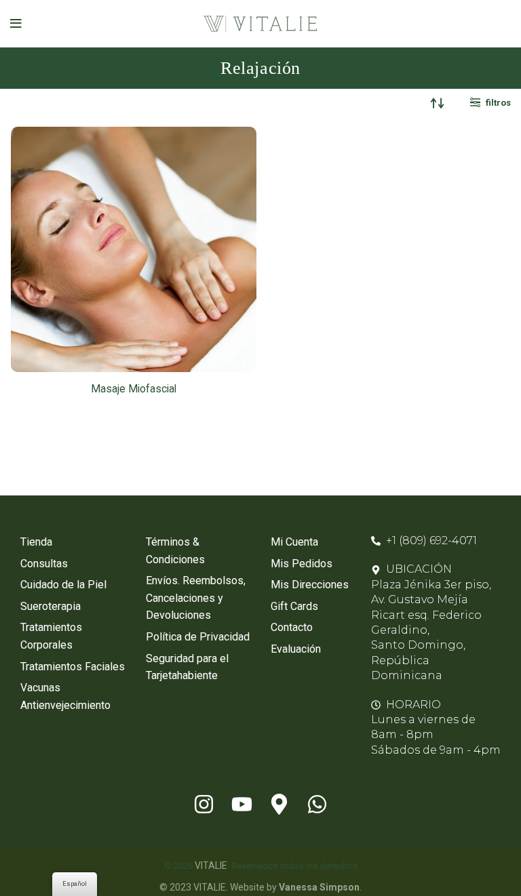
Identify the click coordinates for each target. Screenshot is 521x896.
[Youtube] (241, 804)
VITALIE (211, 865)
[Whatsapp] (317, 804)
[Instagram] (204, 804)
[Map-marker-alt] (279, 804)
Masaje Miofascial (133, 389)
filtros (498, 103)
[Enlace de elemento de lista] (73, 542)
